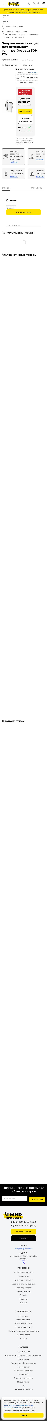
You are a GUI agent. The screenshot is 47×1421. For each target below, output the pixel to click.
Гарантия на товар (23, 1327)
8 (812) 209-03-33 (20, 1222)
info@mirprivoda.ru (23, 1249)
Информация (23, 1311)
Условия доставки (23, 1323)
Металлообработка (23, 1389)
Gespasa (33, 72)
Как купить (36, 188)
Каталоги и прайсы (24, 1280)
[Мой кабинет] (38, 4)
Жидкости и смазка (23, 1378)
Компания (23, 1267)
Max (23, 1262)
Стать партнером (24, 1288)
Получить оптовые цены (25, 119)
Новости (23, 1299)
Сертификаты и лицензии (23, 1284)
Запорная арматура (23, 1370)
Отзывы (6, 188)
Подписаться (37, 1199)
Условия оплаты (23, 1320)
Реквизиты (23, 1276)
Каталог (23, 1238)
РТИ (23, 1385)
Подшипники (23, 1382)
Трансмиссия (23, 1352)
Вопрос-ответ (23, 1335)
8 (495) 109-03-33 (20, 1225)
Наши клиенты (23, 1291)
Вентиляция (23, 1359)
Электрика (24, 1374)
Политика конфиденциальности (23, 1331)
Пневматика (23, 1367)
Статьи (23, 1303)
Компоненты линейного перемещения (23, 1355)
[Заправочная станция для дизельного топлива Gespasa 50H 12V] (9, 106)
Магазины (23, 1316)
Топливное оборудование (23, 1363)
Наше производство (23, 1272)
